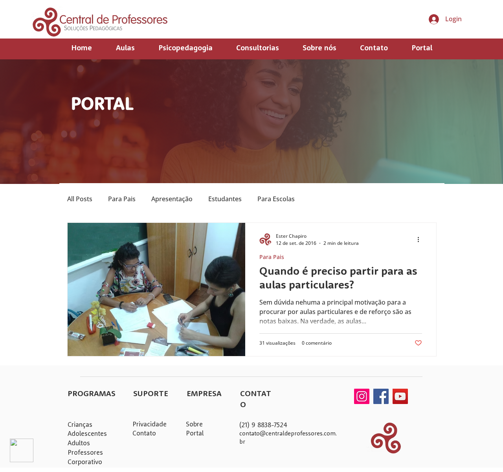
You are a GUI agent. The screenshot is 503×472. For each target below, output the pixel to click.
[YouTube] (400, 396)
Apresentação (172, 199)
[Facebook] (381, 396)
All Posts (79, 199)
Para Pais (122, 199)
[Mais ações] (421, 239)
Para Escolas (276, 199)
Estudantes (225, 199)
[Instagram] (361, 396)
